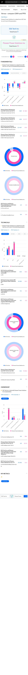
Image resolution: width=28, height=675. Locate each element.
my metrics (5, 481)
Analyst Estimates (20, 6)
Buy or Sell (23, 9)
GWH (5, 69)
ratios (24, 73)
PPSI (17, 69)
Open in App (23, 1)
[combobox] (1, 496)
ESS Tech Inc (14, 29)
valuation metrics (15, 73)
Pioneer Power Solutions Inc (14, 43)
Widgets (15, 9)
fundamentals (7, 56)
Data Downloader (5, 9)
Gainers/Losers (3, 6)
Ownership (5, 398)
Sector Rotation (11, 6)
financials (5, 73)
